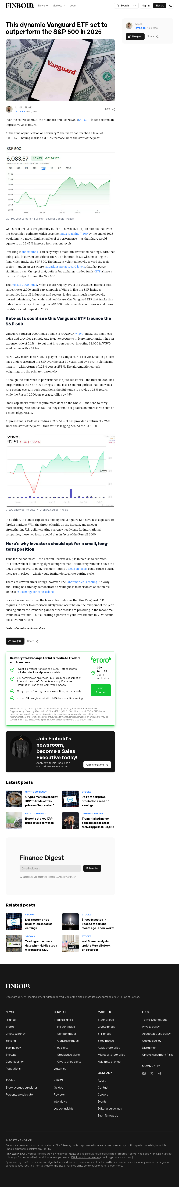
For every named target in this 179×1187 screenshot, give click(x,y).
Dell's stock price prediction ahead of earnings (95, 801)
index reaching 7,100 (73, 233)
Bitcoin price (106, 1040)
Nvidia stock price (109, 1061)
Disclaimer (149, 1047)
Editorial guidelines (110, 1108)
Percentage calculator (20, 1094)
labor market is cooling (82, 582)
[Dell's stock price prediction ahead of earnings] (70, 799)
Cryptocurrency (36, 792)
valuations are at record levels (65, 266)
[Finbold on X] (152, 1073)
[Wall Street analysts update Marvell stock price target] (70, 943)
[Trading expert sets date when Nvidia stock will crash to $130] (14, 943)
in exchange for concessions (35, 592)
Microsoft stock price (111, 1054)
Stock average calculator (21, 1087)
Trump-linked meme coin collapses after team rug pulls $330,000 (98, 823)
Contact (103, 1087)
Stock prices (106, 1019)
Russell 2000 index (24, 284)
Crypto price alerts (67, 1061)
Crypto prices (106, 1026)
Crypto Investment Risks (157, 1054)
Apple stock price (109, 1047)
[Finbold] (20, 5)
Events (102, 1101)
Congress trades (66, 1040)
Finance (11, 1019)
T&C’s (58, 877)
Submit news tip (108, 1115)
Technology (13, 1047)
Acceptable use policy (156, 1033)
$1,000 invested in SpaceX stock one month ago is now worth (98, 924)
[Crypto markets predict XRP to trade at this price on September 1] (14, 799)
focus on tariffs (77, 568)
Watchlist (60, 1068)
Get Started (101, 690)
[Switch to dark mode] (170, 5)
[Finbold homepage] (89, 986)
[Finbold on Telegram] (159, 1073)
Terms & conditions (154, 1019)
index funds (30, 252)
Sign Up (160, 5)
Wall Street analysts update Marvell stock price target (96, 945)
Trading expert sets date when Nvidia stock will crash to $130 (41, 945)
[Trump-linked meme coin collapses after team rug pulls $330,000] (70, 820)
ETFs (98, 271)
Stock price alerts (67, 1054)
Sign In (146, 5)
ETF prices (104, 1033)
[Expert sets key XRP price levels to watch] (14, 820)
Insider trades (64, 1026)
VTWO (79, 333)
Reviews (59, 1094)
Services (60, 1012)
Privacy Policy (69, 877)
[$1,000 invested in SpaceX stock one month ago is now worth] (70, 921)
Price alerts (61, 1047)
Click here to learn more (86, 1157)
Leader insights (63, 1108)
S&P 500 (83, 120)
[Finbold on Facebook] (144, 1073)
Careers (103, 1094)
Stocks (20, 111)
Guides (58, 1087)
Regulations (13, 1068)
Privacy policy (151, 1026)
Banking (11, 1040)
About (102, 1080)
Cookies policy (151, 1040)
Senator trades (65, 1033)
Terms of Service (129, 996)
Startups (11, 1054)
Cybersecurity (15, 1061)
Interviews (60, 1101)
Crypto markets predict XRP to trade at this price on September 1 (41, 801)
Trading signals (63, 1019)
